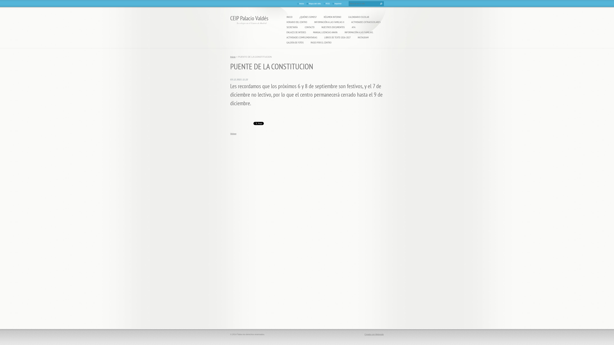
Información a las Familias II (329, 22)
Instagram (363, 37)
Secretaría (292, 27)
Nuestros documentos (333, 27)
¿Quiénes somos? (308, 17)
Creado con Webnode (374, 334)
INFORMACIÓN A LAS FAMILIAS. (359, 32)
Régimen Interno (332, 17)
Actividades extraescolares (366, 22)
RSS (328, 4)
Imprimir (338, 4)
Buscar (380, 3)
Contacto (310, 27)
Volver (233, 133)
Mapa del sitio (315, 4)
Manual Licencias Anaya (325, 32)
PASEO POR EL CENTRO (321, 42)
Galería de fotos (295, 42)
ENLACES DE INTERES (296, 32)
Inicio (289, 17)
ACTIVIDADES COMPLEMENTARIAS (302, 37)
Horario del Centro (297, 22)
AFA (353, 27)
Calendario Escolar (358, 17)
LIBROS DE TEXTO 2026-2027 (337, 37)
